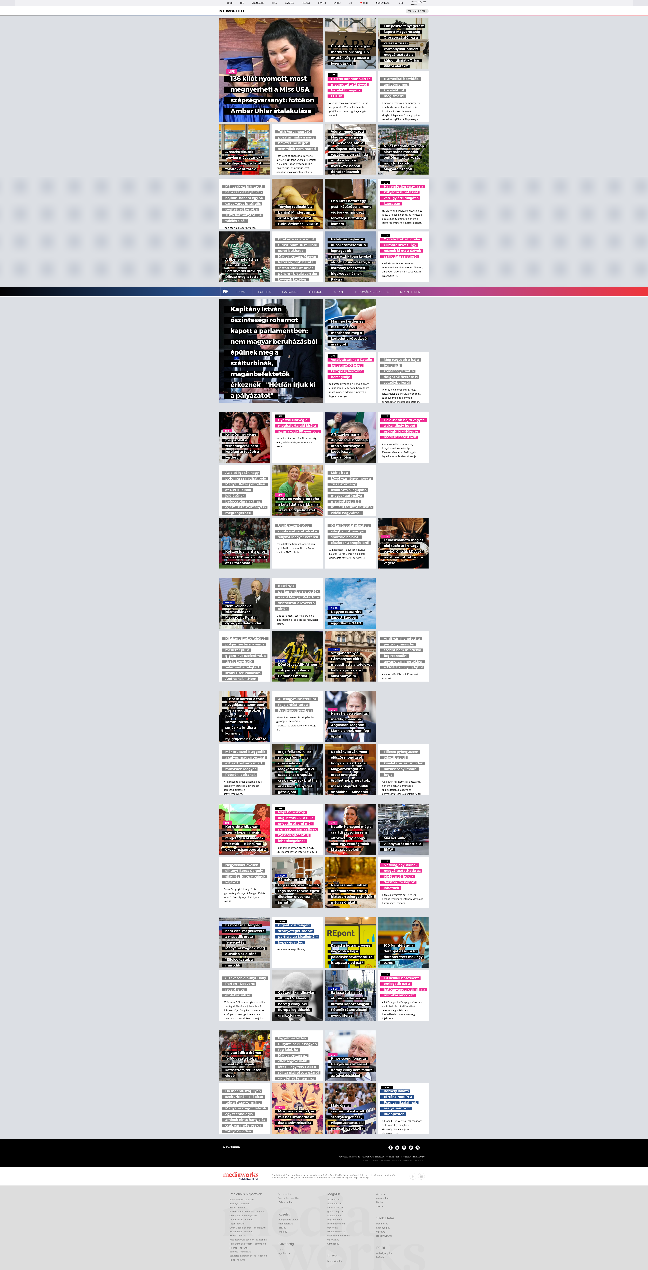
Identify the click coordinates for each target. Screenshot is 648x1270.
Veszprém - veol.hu (288, 1198)
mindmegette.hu (336, 1223)
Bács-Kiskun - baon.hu (242, 1199)
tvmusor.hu (333, 1243)
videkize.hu (333, 1239)
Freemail (306, 3)
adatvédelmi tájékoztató (349, 1157)
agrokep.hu (284, 1253)
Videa (274, 3)
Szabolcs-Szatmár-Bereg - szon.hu (248, 1255)
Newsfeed (289, 3)
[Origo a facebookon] (390, 1147)
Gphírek (337, 3)
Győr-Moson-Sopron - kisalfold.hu (248, 1227)
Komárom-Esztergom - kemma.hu (248, 1243)
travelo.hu (332, 1227)
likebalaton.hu (334, 1215)
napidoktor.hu (334, 1219)
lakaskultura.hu (335, 1207)
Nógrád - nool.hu (239, 1247)
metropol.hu (382, 1198)
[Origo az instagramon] (404, 1147)
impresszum (406, 1157)
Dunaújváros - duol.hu (241, 1219)
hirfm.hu (380, 1257)
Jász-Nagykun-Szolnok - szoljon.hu (248, 1239)
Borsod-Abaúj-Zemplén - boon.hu (247, 1211)
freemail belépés (417, 11)
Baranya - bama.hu (240, 1203)
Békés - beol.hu (238, 1207)
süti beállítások (392, 1157)
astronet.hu (333, 1199)
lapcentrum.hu (384, 1235)
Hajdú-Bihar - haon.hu (241, 1231)
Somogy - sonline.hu (240, 1251)
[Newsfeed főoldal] (231, 1147)
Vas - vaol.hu (285, 1194)
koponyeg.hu (383, 1227)
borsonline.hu (334, 1261)
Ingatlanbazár (383, 3)
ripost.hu (381, 1194)
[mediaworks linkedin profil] (421, 1176)
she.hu (380, 1206)
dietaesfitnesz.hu (336, 1231)
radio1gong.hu (384, 1253)
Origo (229, 3)
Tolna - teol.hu (237, 1259)
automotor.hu (334, 1203)
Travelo (322, 3)
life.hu (379, 1202)
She (350, 3)
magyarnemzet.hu (288, 1219)
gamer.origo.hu (335, 1211)
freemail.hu (382, 1223)
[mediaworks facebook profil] (413, 1176)
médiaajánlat (419, 1157)
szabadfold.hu (285, 1223)
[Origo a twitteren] (397, 1147)
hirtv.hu (282, 1227)
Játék (400, 3)
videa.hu (380, 1231)
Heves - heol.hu (238, 1235)
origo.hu (282, 1231)
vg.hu (281, 1249)
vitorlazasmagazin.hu (338, 1235)
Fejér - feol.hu (237, 1223)
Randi (365, 3)
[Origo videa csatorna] (411, 1147)
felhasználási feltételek (373, 1157)
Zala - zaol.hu (285, 1202)
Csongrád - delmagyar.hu (243, 1215)
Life (242, 3)
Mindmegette (258, 3)
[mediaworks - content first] (240, 1176)
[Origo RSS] (417, 1147)
